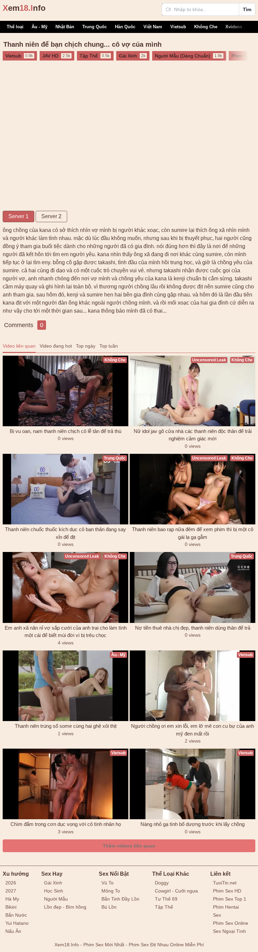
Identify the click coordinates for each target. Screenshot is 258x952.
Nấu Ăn (13, 931)
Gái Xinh (53, 882)
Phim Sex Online (230, 923)
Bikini (10, 907)
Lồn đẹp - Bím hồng (65, 907)
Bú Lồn (109, 907)
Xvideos (233, 26)
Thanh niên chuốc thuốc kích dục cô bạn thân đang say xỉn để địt (65, 533)
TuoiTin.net (224, 882)
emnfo (24, 7)
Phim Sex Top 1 (229, 899)
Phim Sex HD (227, 891)
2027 (10, 891)
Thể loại (15, 26)
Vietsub (178, 26)
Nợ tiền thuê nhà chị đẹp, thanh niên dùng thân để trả (192, 628)
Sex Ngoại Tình (229, 931)
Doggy (162, 882)
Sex (217, 915)
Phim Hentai (226, 907)
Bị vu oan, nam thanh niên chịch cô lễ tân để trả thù (65, 431)
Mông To (110, 891)
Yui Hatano (17, 923)
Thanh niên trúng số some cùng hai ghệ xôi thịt (66, 726)
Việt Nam (152, 26)
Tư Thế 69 (166, 899)
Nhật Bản (64, 26)
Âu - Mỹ (39, 26)
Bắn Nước (16, 915)
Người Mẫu (56, 899)
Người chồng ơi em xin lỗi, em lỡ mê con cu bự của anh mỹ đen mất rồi (192, 730)
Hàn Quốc (125, 26)
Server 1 (18, 216)
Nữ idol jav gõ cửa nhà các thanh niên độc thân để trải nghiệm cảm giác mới (193, 435)
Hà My (12, 899)
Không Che (205, 26)
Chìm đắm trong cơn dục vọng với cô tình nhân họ (65, 824)
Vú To (107, 882)
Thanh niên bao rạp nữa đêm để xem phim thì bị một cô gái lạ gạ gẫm (192, 533)
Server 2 (51, 216)
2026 (10, 882)
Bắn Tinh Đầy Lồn (120, 899)
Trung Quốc (94, 26)
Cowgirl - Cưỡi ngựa (176, 891)
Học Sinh (53, 891)
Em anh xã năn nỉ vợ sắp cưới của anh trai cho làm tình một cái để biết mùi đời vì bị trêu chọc (66, 631)
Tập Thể (164, 907)
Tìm (247, 9)
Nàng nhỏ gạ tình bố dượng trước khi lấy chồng (192, 824)
